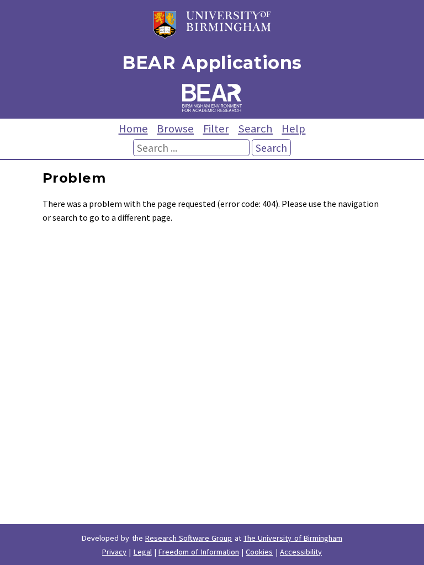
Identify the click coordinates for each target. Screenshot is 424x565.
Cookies (259, 552)
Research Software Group (188, 538)
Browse (175, 128)
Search (255, 128)
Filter (216, 128)
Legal (143, 552)
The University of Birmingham (292, 538)
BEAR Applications (212, 62)
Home (133, 128)
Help (293, 128)
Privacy (114, 552)
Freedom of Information (198, 552)
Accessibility (301, 552)
